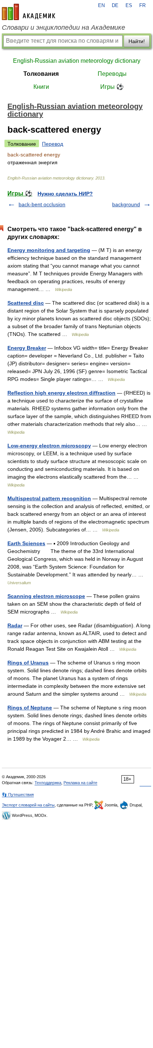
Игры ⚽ (112, 87)
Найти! (136, 41)
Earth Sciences (26, 543)
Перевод (52, 144)
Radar (14, 625)
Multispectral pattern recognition (49, 498)
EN (101, 5)
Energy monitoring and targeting (48, 250)
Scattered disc (25, 303)
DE (115, 5)
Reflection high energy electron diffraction (61, 393)
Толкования (41, 74)
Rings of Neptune (29, 708)
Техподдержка (48, 782)
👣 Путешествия (18, 794)
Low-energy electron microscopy (49, 446)
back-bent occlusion (42, 204)
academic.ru (28, 12)
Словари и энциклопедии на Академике (63, 27)
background (126, 204)
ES (129, 5)
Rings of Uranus (28, 663)
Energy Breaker (26, 348)
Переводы (112, 74)
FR (142, 5)
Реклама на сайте (80, 782)
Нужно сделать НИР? (65, 194)
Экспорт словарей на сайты (28, 805)
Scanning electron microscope (46, 596)
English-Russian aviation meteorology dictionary (76, 61)
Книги (41, 87)
